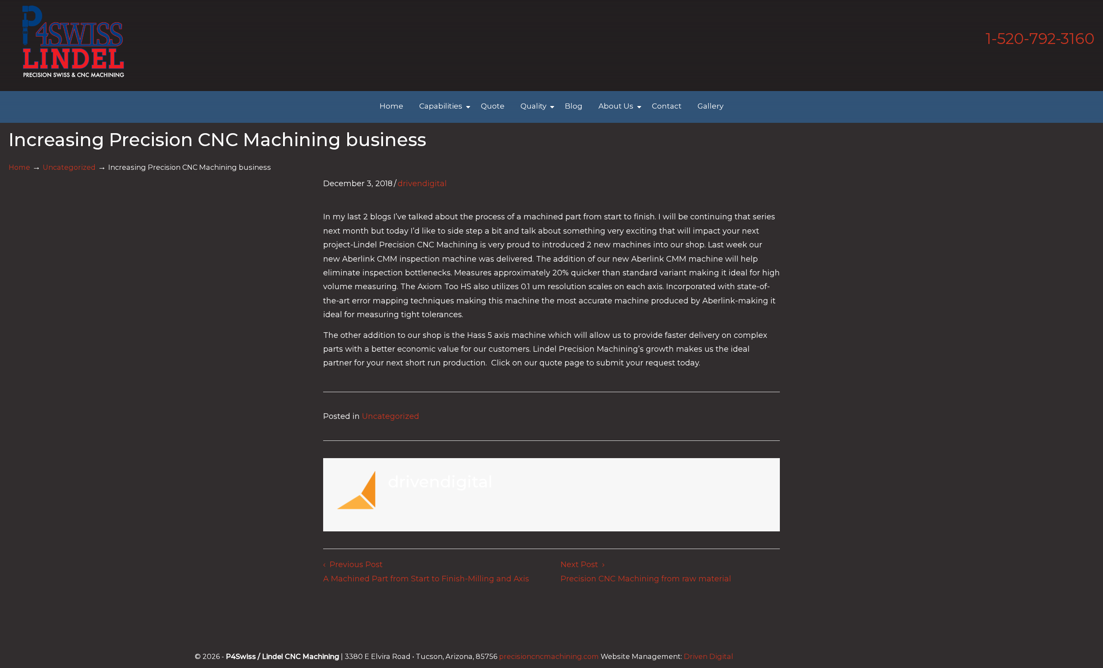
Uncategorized (69, 167)
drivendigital (422, 183)
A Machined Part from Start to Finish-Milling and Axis (426, 579)
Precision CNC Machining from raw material (646, 579)
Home (19, 167)
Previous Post (354, 564)
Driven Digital (708, 656)
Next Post (581, 564)
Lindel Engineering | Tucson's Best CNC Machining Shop (73, 41)
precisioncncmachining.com (549, 656)
